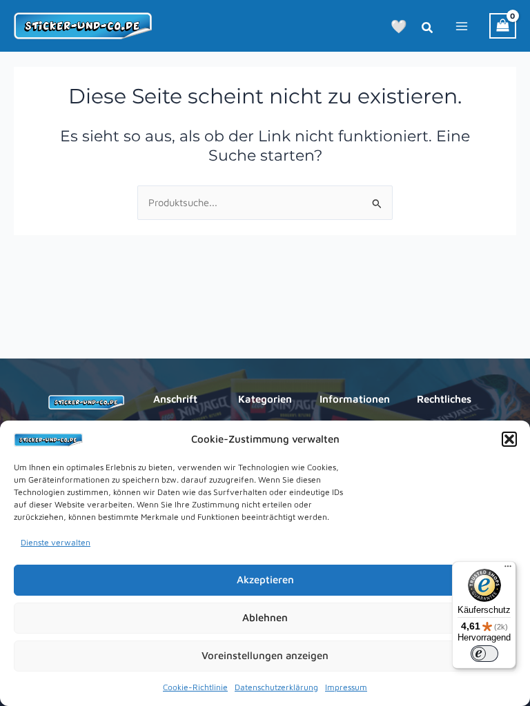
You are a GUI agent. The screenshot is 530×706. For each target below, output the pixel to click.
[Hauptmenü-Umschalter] (461, 25)
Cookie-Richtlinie (195, 687)
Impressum (346, 687)
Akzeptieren (265, 579)
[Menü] (508, 569)
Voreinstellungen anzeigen (265, 655)
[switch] (484, 653)
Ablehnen (265, 617)
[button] (509, 439)
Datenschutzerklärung (276, 687)
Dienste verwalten (55, 542)
